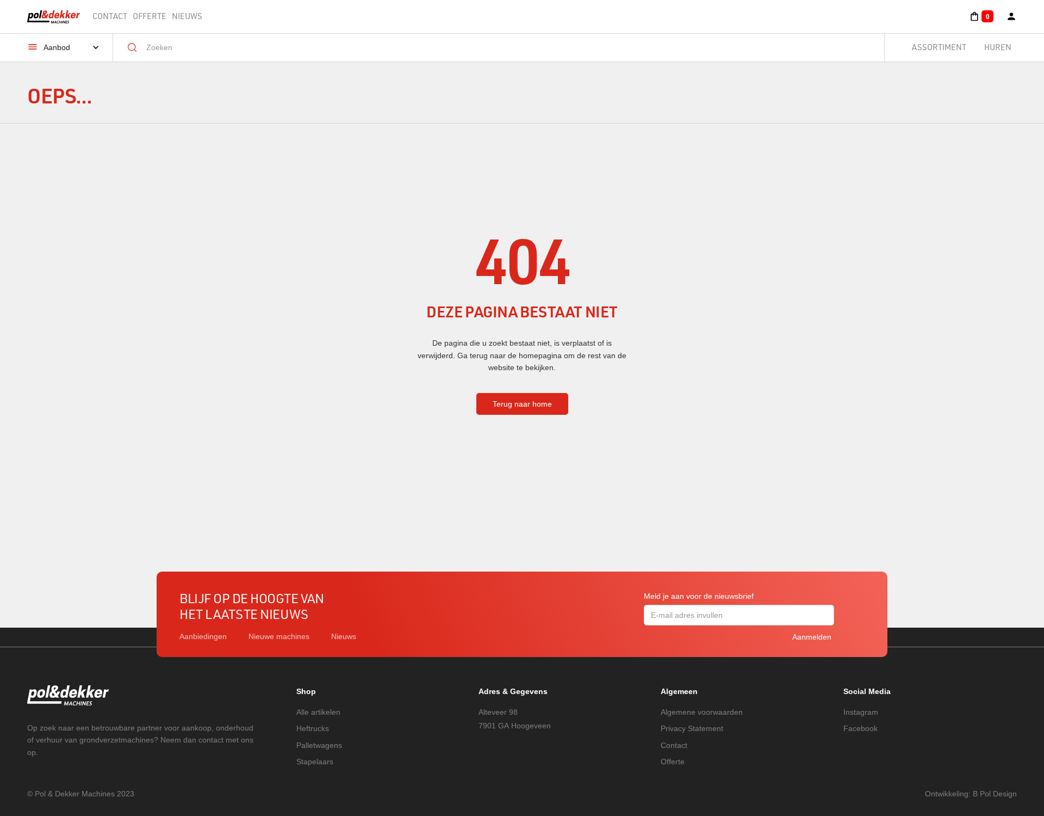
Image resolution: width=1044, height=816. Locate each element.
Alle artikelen (318, 712)
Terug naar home (522, 404)
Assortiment (939, 47)
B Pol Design (995, 793)
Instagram (860, 712)
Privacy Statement (692, 728)
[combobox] (506, 48)
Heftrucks (312, 728)
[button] (981, 16)
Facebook (860, 728)
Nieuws (187, 16)
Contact (109, 16)
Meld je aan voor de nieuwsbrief (699, 596)
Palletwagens (319, 745)
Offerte (149, 16)
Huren (997, 47)
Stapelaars (314, 761)
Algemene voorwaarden (702, 712)
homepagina (540, 355)
